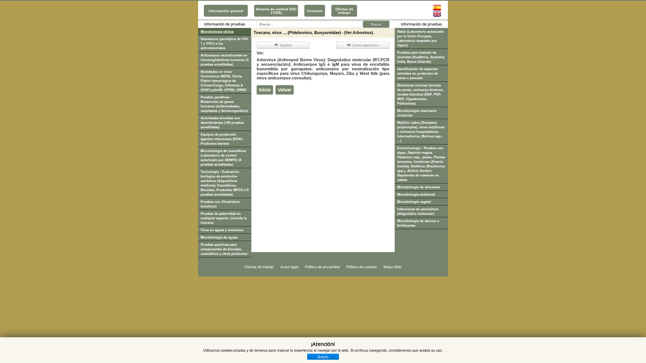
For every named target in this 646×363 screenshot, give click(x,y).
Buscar (376, 24)
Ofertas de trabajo (344, 11)
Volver (284, 89)
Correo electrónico (365, 45)
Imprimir (285, 45)
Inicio (265, 89)
